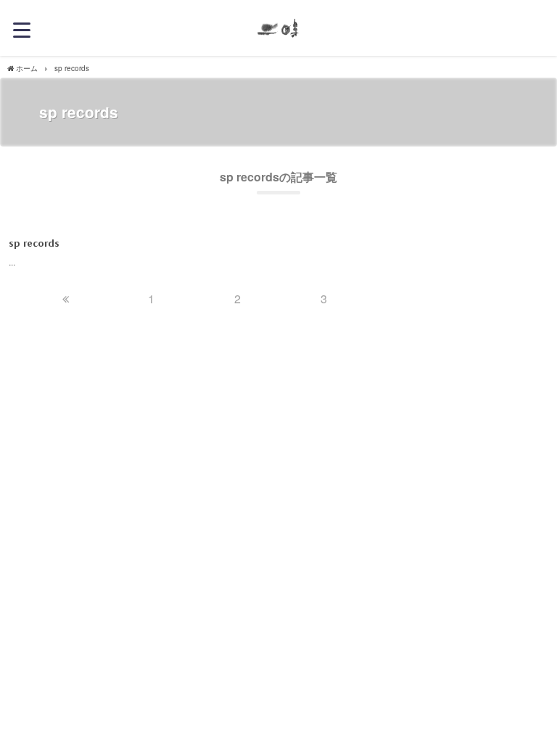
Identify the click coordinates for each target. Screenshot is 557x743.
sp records (34, 243)
